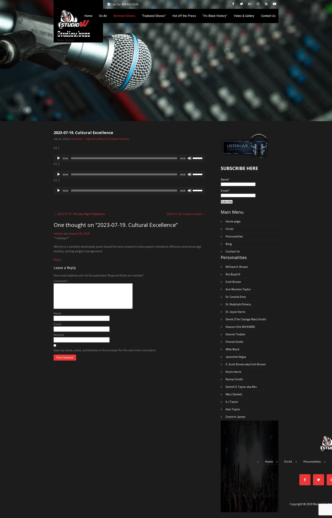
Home (88, 16)
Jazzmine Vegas (236, 357)
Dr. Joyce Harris (235, 312)
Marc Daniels (234, 394)
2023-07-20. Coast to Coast (186, 214)
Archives (112, 139)
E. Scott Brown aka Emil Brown (246, 364)
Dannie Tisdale (235, 334)
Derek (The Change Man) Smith (246, 319)
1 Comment (76, 139)
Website (59, 335)
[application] (129, 158)
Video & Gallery (244, 16)
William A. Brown (237, 267)
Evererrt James (235, 417)
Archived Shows (124, 16)
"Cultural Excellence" (95, 139)
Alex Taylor (233, 409)
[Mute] (190, 158)
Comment (61, 281)
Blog (229, 244)
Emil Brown (233, 282)
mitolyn (58, 234)
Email (57, 324)
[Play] (59, 158)
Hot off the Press (184, 16)
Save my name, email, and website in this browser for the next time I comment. (105, 350)
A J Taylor (232, 402)
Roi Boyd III (233, 274)
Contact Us (268, 16)
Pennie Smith (234, 342)
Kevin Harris (233, 372)
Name (57, 313)
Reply (57, 260)
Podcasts (124, 139)
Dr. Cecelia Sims (236, 297)
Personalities (234, 236)
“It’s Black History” (215, 16)
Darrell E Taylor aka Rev (241, 387)
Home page (233, 221)
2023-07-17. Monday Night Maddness (79, 214)
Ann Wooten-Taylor (238, 289)
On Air (103, 16)
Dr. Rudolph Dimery (238, 304)
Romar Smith (234, 379)
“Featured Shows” (154, 16)
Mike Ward (232, 349)
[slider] (198, 157)
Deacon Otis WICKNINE (240, 327)
